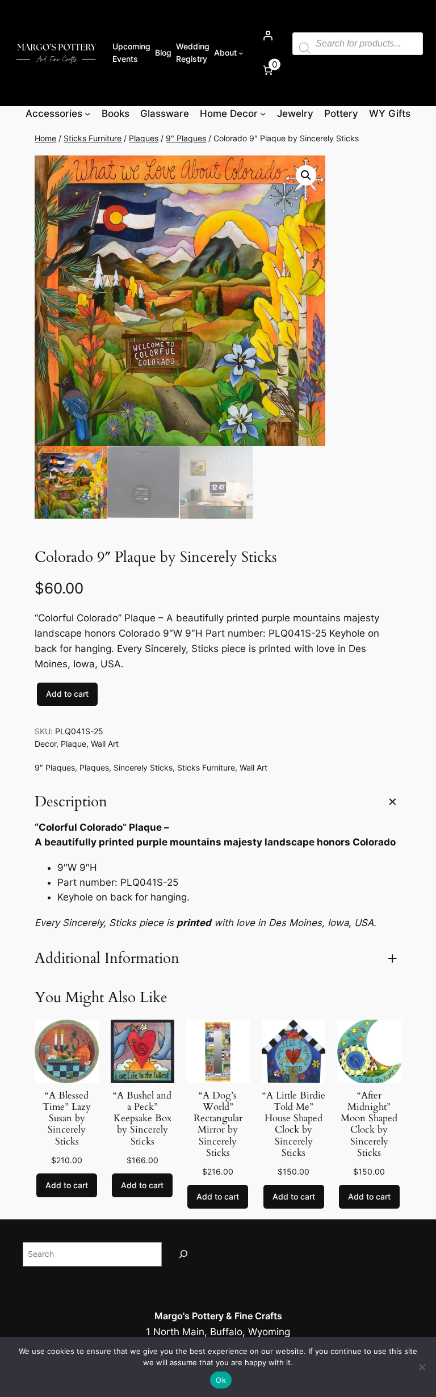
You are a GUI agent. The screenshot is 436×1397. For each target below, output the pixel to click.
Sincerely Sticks (143, 767)
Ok (221, 1380)
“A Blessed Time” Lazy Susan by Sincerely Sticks (67, 1118)
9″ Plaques (55, 767)
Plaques (143, 138)
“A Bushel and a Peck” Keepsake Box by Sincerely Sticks (142, 1118)
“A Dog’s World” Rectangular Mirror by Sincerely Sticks (218, 1124)
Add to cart (67, 693)
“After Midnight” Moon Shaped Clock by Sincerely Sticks (369, 1124)
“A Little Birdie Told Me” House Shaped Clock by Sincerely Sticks (293, 1124)
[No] (421, 1367)
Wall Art (105, 743)
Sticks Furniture (92, 138)
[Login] (268, 36)
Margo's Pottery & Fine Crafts (218, 1316)
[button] (306, 175)
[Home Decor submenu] (263, 113)
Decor (45, 743)
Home (45, 138)
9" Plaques (186, 138)
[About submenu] (241, 53)
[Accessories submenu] (87, 113)
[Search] (183, 1254)
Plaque (73, 743)
